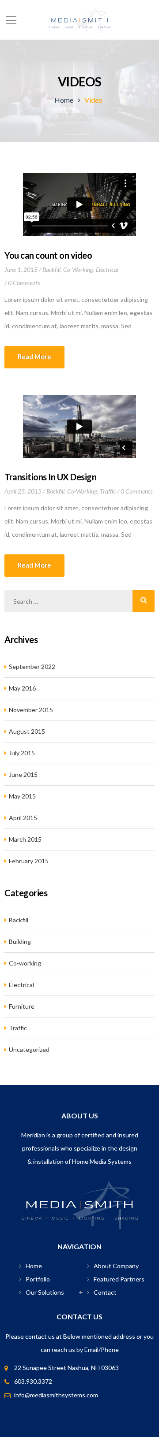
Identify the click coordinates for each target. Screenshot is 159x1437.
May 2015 (22, 796)
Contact (105, 1292)
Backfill (51, 269)
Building (20, 941)
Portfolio (38, 1279)
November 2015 (31, 709)
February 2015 (29, 861)
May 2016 (22, 688)
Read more (34, 356)
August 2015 (27, 731)
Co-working (78, 269)
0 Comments (24, 282)
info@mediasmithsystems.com (56, 1395)
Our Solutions (45, 1292)
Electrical (107, 269)
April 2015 (23, 817)
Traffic (108, 491)
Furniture (21, 1006)
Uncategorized (29, 1049)
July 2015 (22, 753)
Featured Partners (119, 1279)
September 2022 (32, 666)
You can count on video (48, 255)
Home (63, 100)
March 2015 (25, 839)
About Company (116, 1266)
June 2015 (23, 774)
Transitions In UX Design (50, 477)
